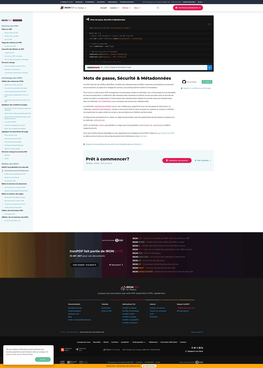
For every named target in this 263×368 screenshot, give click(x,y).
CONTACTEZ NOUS (189, 2)
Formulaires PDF (9, 214)
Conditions (139, 362)
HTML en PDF (107, 311)
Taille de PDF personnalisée (12, 142)
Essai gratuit (116, 265)
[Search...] (158, 8)
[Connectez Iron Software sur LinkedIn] (202, 348)
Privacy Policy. (28, 354)
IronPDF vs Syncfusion (130, 311)
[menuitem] (80, 2)
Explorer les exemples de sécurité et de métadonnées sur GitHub (113, 144)
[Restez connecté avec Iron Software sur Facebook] (200, 348)
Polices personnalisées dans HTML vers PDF (16, 95)
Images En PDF (9, 52)
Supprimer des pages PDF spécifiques (16, 190)
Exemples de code (75, 308)
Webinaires (153, 342)
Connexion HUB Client (168, 342)
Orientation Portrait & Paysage (13, 145)
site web (143, 136)
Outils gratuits (137, 342)
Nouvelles (96, 342)
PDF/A (6, 158)
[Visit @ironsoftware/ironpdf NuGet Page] (92, 67)
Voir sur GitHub (191, 82)
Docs (136, 8)
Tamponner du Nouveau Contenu (14, 204)
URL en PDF (8, 39)
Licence (113, 8)
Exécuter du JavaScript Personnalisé (15, 88)
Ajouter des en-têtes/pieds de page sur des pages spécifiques (17, 117)
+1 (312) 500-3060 (176, 2)
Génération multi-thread (11, 69)
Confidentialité (149, 362)
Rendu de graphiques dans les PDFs (15, 91)
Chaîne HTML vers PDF (11, 36)
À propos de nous (83, 342)
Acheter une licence (157, 308)
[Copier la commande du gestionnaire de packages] (209, 67)
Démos (125, 8)
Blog (70, 317)
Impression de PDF (10, 122)
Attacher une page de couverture (14, 125)
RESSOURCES (112, 2)
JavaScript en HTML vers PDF (13, 85)
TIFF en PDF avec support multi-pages (16, 59)
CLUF (152, 314)
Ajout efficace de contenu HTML (14, 200)
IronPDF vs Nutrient (129, 323)
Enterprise (154, 317)
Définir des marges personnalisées (15, 128)
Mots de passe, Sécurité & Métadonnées (16, 170)
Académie (125, 342)
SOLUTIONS (100, 2)
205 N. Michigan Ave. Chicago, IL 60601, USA (156, 2)
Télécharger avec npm (186, 308)
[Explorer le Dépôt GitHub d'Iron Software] (192, 348)
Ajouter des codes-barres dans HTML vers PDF (17, 101)
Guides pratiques (74, 311)
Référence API (73, 314)
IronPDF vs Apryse (129, 317)
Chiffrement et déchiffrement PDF (15, 174)
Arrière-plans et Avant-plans (13, 207)
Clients (105, 342)
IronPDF (62, 332)
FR (200, 2)
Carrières (114, 342)
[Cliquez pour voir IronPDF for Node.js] (70, 7)
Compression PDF (10, 181)
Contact (183, 342)
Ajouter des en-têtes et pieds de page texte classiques (17, 109)
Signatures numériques (11, 177)
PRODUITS (78, 2)
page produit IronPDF (166, 133)
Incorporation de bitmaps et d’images (16, 72)
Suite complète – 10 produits (83, 265)
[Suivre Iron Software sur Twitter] (197, 348)
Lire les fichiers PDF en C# (12, 220)
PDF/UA (7, 155)
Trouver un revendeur (158, 311)
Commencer (106, 308)
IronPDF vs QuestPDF (130, 320)
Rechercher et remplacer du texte (14, 197)
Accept (42, 359)
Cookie (158, 362)
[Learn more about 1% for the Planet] (191, 362)
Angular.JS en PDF (10, 46)
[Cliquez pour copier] (208, 24)
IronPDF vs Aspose (129, 308)
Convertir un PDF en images (13, 56)
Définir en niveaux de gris (12, 148)
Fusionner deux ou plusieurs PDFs (15, 187)
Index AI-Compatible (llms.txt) (79, 320)
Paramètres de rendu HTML (12, 138)
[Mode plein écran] (211, 24)
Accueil (103, 8)
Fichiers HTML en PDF (11, 32)
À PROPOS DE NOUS (126, 2)
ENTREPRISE (89, 2)
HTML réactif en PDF (10, 135)
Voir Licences (203, 160)
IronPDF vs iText (128, 314)
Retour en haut (196, 332)
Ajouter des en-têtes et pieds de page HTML (17, 113)
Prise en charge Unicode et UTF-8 (14, 66)
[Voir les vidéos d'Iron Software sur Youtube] (195, 348)
